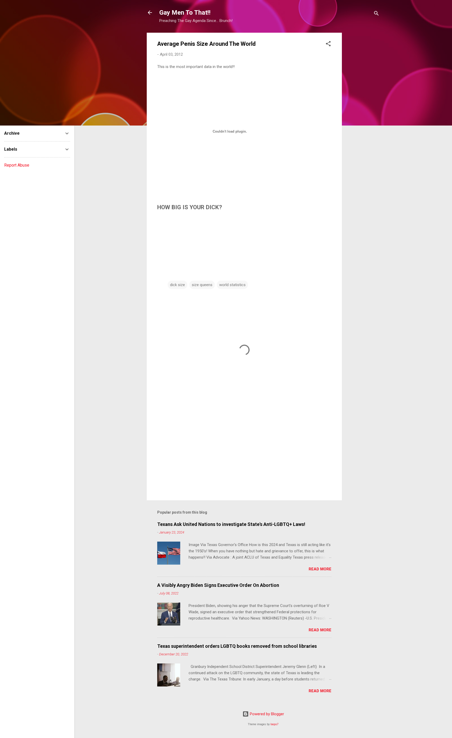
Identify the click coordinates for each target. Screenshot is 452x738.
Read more (320, 569)
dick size (177, 284)
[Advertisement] (363, 111)
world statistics (232, 284)
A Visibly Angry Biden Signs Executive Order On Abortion (218, 585)
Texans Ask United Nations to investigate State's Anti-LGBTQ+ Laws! (231, 524)
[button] (328, 45)
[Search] (376, 14)
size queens (202, 284)
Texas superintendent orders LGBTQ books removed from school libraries (237, 646)
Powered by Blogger (266, 714)
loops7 (274, 724)
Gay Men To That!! (185, 12)
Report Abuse (16, 165)
